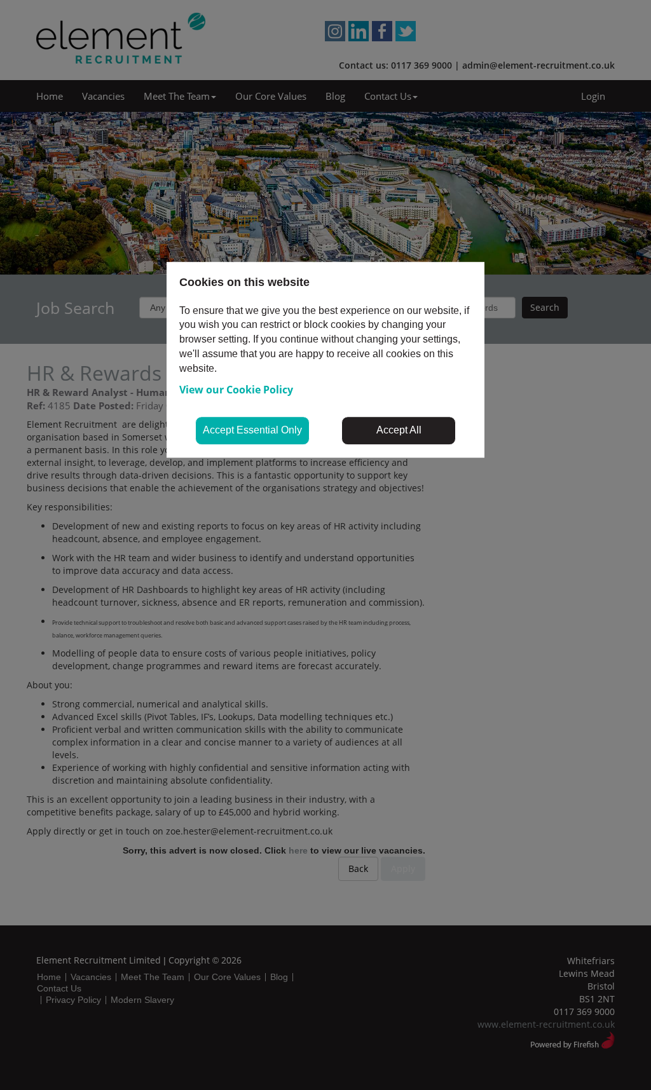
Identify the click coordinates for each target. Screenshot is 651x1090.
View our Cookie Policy (236, 390)
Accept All (398, 430)
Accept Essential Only (252, 430)
